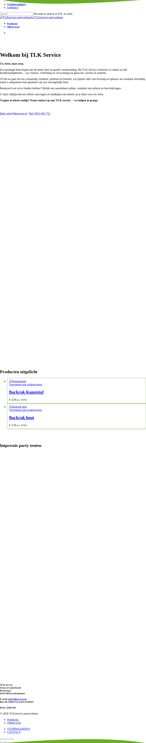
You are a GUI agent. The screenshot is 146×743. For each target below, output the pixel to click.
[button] (13, 113)
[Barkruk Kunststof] (17, 381)
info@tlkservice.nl (17, 699)
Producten (13, 719)
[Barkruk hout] (18, 406)
